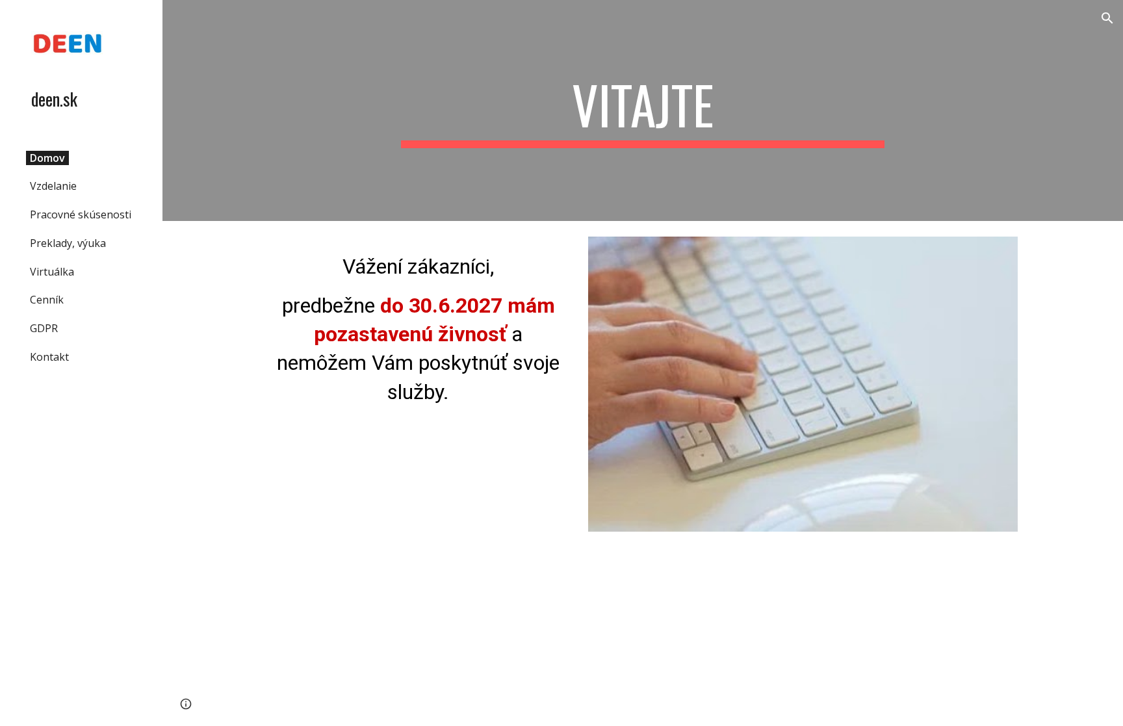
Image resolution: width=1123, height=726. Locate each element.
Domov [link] (47, 158)
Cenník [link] (47, 299)
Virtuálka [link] (52, 272)
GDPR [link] (44, 328)
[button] (1107, 18)
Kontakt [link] (49, 357)
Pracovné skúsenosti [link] (80, 214)
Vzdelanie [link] (53, 186)
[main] (643, 110)
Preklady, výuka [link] (68, 243)
